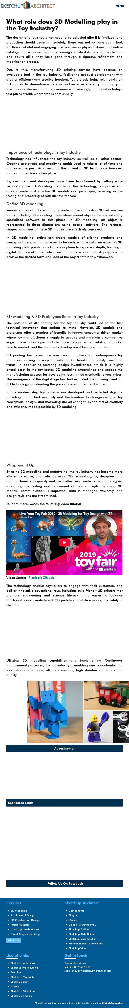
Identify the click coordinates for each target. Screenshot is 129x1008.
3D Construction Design (25, 920)
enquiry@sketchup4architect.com (91, 970)
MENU (120, 5)
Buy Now (16, 972)
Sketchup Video (78, 948)
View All (13, 940)
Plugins (73, 915)
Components (76, 910)
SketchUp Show (20, 981)
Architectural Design (23, 915)
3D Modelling (19, 910)
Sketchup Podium (79, 929)
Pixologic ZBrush (41, 578)
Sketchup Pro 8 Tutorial (24, 967)
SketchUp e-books (21, 995)
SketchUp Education (23, 991)
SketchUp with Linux (23, 963)
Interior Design (20, 924)
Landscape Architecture (25, 929)
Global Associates (112, 1003)
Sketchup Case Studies (82, 938)
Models (73, 920)
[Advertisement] (65, 123)
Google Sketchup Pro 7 (83, 924)
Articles (15, 986)
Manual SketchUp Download (86, 943)
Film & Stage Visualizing (25, 934)
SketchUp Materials (22, 977)
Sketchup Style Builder (82, 934)
